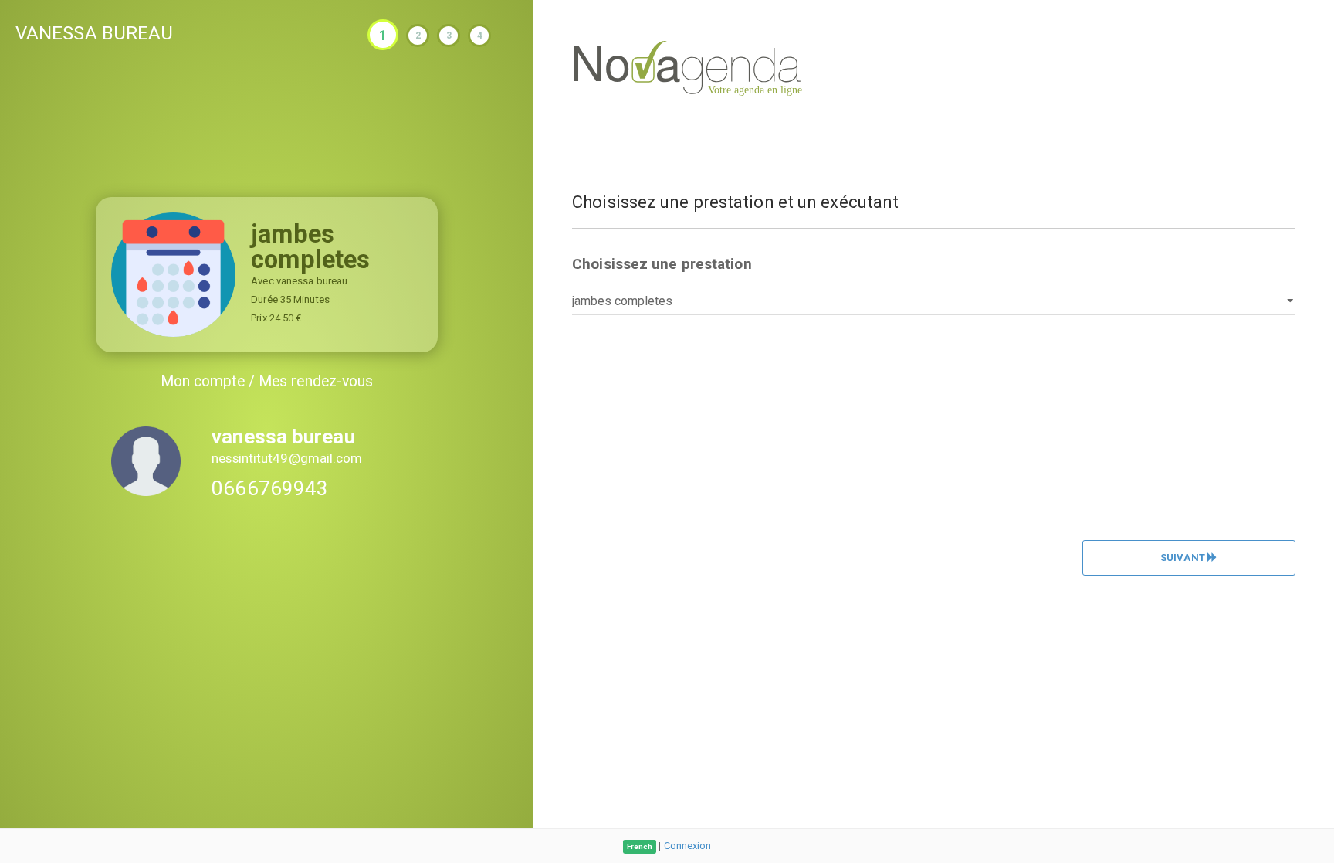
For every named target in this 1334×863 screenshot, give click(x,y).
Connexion (688, 845)
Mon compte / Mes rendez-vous (267, 381)
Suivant (1183, 557)
